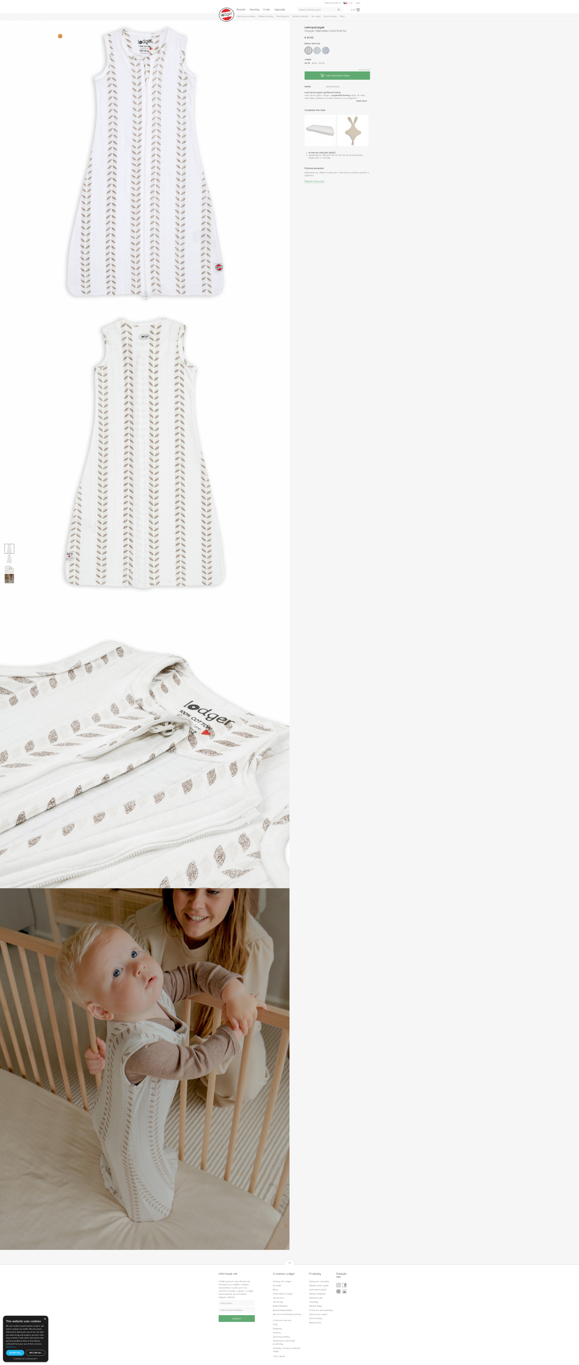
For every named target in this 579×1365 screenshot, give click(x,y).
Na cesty (316, 16)
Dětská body (316, 1297)
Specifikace (333, 86)
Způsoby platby (281, 1336)
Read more (361, 101)
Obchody (278, 1302)
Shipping (277, 1328)
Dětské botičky (265, 16)
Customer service (282, 1320)
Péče (342, 16)
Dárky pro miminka (319, 1281)
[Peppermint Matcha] (317, 50)
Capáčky (313, 1302)
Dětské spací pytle (318, 1285)
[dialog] (25, 1339)
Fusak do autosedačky (321, 1310)
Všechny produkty (246, 16)
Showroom (278, 1297)
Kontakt (277, 1285)
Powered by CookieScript (25, 1359)
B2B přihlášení (280, 1306)
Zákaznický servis (332, 3)
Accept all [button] (15, 1352)
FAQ (275, 1324)
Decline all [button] (35, 1352)
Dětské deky (315, 1306)
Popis (308, 86)
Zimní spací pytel (318, 1314)
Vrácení (277, 1332)
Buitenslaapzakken (283, 1310)
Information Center (283, 1293)
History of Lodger (282, 1281)
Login (358, 3)
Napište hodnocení (314, 181)
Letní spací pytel (317, 1289)
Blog (275, 1289)
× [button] (45, 1319)
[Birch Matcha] (308, 50)
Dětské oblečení (300, 16)
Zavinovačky (330, 16)
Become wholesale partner (287, 1314)
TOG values (279, 1356)
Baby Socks (315, 1322)
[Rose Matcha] (326, 50)
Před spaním (282, 16)
